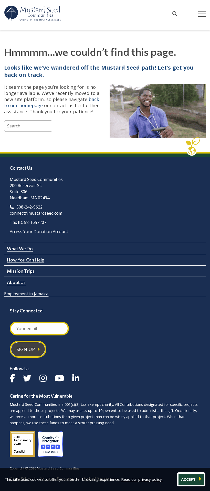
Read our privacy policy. (142, 479)
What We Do (20, 248)
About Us (16, 282)
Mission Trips (21, 271)
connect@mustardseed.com (36, 213)
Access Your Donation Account (39, 231)
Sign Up (25, 349)
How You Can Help (25, 260)
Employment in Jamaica (26, 294)
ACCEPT (189, 479)
